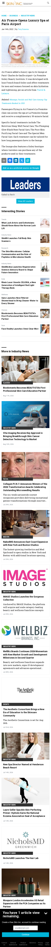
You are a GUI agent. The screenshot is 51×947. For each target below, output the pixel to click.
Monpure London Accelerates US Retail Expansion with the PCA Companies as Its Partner (24, 903)
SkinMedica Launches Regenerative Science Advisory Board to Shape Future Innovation (18, 270)
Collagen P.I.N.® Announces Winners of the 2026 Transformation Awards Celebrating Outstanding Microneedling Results (25, 487)
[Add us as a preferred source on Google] (27, 160)
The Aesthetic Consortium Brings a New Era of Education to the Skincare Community (23, 712)
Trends (3, 219)
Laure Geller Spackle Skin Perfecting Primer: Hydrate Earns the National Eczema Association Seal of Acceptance (24, 812)
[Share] (9, 160)
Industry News (28, 16)
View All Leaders (25, 201)
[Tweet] (21, 160)
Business (14, 16)
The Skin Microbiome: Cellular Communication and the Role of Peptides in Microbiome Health (16, 254)
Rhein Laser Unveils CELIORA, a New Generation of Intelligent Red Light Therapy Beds (18, 285)
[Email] (3, 160)
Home (4, 16)
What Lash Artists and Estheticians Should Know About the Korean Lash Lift (18, 226)
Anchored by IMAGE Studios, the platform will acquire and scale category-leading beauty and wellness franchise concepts (24, 607)
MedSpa (6, 537)
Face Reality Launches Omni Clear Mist (19, 329)
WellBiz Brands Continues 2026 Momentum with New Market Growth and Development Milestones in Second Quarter (25, 654)
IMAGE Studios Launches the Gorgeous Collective (23, 598)
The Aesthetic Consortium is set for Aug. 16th (23, 721)
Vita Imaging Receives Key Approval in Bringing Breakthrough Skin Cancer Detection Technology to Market (23, 436)
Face (3, 325)
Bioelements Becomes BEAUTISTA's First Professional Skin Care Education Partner (19, 316)
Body (3, 279)
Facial (5, 479)
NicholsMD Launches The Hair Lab (20, 858)
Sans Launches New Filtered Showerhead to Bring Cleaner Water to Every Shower (19, 301)
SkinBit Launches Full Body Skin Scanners (16, 239)
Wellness (4, 294)
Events (6, 704)
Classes (4, 310)
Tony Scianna (23, 29)
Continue (25, 934)
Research (4, 248)
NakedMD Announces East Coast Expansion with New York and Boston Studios (25, 543)
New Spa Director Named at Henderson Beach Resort (23, 766)
